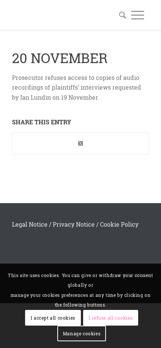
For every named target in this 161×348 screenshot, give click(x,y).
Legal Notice (30, 224)
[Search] (120, 15)
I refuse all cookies (111, 318)
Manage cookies (81, 333)
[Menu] (137, 15)
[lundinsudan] (66, 15)
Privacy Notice (74, 224)
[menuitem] (120, 15)
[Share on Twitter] (80, 143)
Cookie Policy (119, 224)
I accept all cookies (53, 318)
